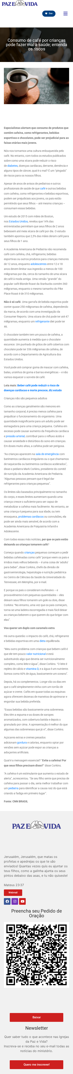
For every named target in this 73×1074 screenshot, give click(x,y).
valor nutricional (36, 653)
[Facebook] (7, 901)
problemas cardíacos (31, 516)
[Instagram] (14, 901)
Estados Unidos (18, 221)
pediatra (13, 788)
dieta (43, 641)
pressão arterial (15, 436)
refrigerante (42, 321)
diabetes (12, 165)
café (42, 188)
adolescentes (39, 264)
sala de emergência (47, 454)
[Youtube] (22, 901)
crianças (29, 552)
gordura (22, 742)
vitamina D (32, 668)
